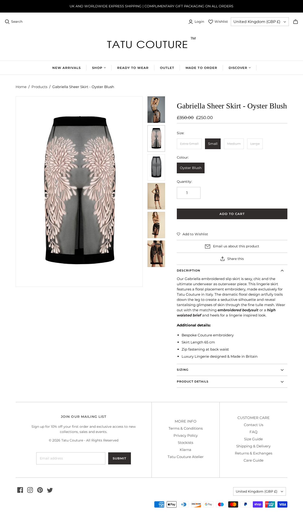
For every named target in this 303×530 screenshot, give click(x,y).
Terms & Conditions (186, 428)
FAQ (254, 432)
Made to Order (201, 68)
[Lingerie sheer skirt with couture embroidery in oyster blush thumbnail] (156, 138)
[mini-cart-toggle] (295, 21)
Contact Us (253, 425)
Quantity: (184, 181)
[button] (192, 234)
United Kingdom (256, 21)
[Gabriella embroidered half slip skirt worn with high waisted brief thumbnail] (156, 225)
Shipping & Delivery (253, 446)
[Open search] (7, 21)
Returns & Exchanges (253, 453)
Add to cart (232, 214)
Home (21, 87)
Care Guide (253, 460)
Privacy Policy (186, 435)
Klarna (185, 449)
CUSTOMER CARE (253, 417)
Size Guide (253, 439)
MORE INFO (185, 421)
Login (199, 21)
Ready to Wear (133, 68)
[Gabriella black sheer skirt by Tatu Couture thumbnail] (156, 167)
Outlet (167, 68)
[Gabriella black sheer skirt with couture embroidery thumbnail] (156, 254)
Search (16, 21)
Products (39, 87)
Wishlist (221, 21)
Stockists (185, 442)
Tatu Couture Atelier (186, 456)
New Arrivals (66, 68)
